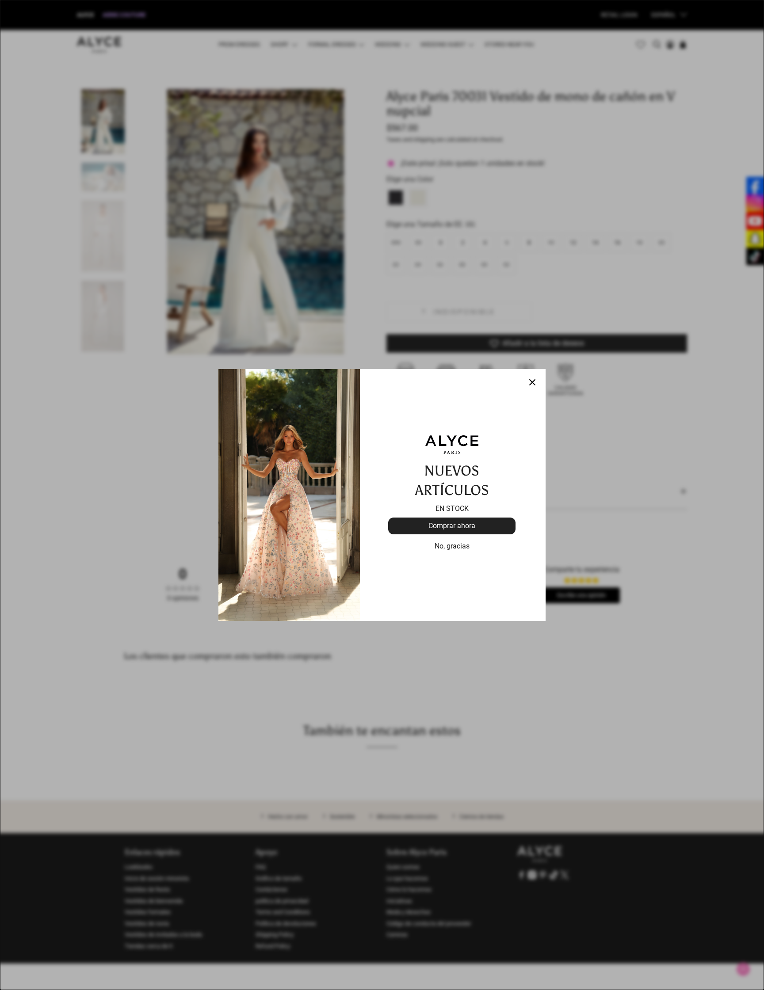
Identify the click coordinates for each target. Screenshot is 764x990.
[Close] (532, 382)
